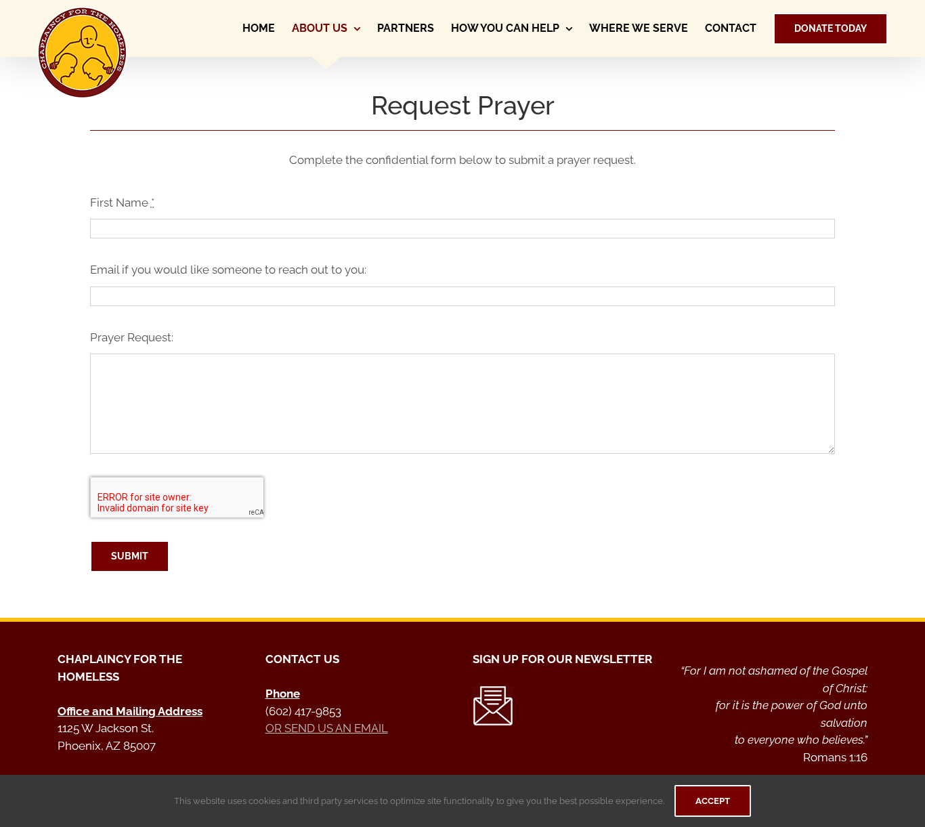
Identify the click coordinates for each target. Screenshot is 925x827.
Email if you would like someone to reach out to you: (228, 269)
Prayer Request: (131, 337)
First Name (122, 202)
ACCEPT (712, 801)
